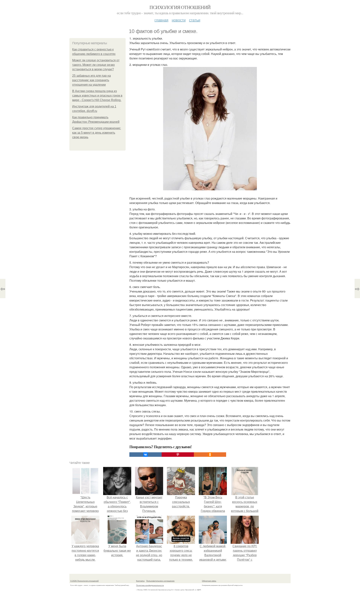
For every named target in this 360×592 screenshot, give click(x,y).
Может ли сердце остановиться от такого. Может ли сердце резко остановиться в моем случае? (95, 65)
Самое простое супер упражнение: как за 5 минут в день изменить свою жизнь (96, 133)
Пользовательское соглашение (160, 580)
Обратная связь (209, 580)
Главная (161, 20)
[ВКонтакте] (145, 454)
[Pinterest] (178, 454)
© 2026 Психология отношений (84, 580)
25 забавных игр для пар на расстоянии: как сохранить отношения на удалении (91, 80)
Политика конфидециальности (150, 585)
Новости (179, 20)
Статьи (194, 20)
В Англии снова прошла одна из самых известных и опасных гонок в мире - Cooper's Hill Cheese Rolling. (97, 95)
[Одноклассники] (210, 454)
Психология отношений (179, 7)
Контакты (140, 580)
